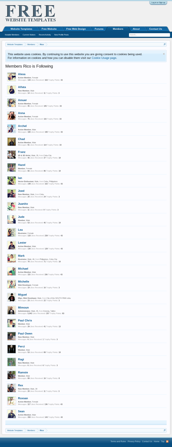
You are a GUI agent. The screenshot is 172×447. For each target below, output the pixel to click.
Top (162, 441)
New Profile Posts (61, 35)
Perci (21, 346)
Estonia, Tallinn (49, 311)
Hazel (21, 164)
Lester (22, 242)
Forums (99, 28)
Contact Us (155, 28)
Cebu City (48, 155)
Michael (23, 268)
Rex (20, 385)
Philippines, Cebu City (48, 259)
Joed (21, 190)
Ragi (21, 359)
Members (118, 28)
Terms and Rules (118, 441)
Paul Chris (25, 320)
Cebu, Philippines (51, 181)
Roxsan (23, 398)
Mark (21, 255)
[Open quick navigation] (164, 44)
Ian (20, 178)
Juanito (23, 203)
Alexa (21, 74)
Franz (22, 152)
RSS (167, 441)
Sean (21, 411)
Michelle (23, 281)
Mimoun (23, 307)
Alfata (22, 87)
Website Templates (21, 28)
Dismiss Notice (164, 54)
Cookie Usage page (104, 58)
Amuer (22, 100)
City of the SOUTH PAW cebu (59, 298)
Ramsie (23, 372)
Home (156, 441)
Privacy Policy (134, 441)
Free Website (49, 28)
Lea (20, 229)
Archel (22, 126)
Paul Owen (25, 333)
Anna (21, 113)
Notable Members (12, 35)
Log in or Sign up (158, 3)
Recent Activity (45, 35)
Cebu (41, 194)
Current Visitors (29, 35)
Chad (21, 139)
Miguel (22, 294)
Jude (21, 216)
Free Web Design (76, 28)
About (136, 28)
